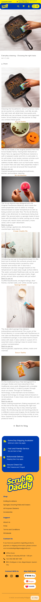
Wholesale (7, 533)
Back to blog (22, 426)
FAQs (5, 526)
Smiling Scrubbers (10, 501)
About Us (6, 522)
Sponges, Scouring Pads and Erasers (16, 505)
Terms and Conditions (11, 529)
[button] (35, 6)
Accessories (7, 512)
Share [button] (5, 64)
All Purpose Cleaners (11, 508)
